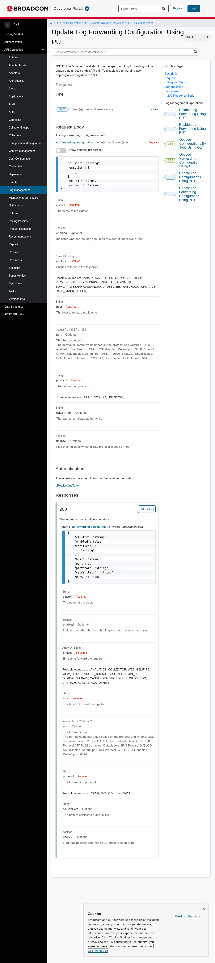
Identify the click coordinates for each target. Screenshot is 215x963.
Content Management (22, 150)
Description (171, 73)
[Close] (203, 909)
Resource (14, 252)
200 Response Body (180, 95)
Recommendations (20, 236)
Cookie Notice (98, 950)
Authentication (13, 41)
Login (194, 8)
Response (171, 91)
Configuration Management (25, 143)
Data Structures (14, 306)
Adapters (14, 73)
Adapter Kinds (17, 65)
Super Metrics (17, 275)
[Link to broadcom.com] (28, 8)
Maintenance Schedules (23, 197)
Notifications (16, 205)
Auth (11, 112)
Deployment (16, 174)
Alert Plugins (16, 80)
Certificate (15, 119)
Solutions (14, 267)
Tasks (12, 291)
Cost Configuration (20, 158)
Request (170, 78)
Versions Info (17, 298)
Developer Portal (68, 8)
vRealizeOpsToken (68, 485)
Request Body (176, 82)
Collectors (15, 135)
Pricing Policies (18, 221)
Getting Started (13, 34)
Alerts (12, 88)
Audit (12, 104)
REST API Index (14, 314)
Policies (13, 213)
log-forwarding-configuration (75, 142)
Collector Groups (19, 127)
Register (178, 8)
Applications (16, 96)
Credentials (15, 166)
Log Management (19, 190)
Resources (15, 260)
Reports (13, 244)
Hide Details (147, 509)
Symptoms (15, 283)
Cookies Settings (187, 916)
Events (13, 182)
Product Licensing (20, 228)
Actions (13, 57)
